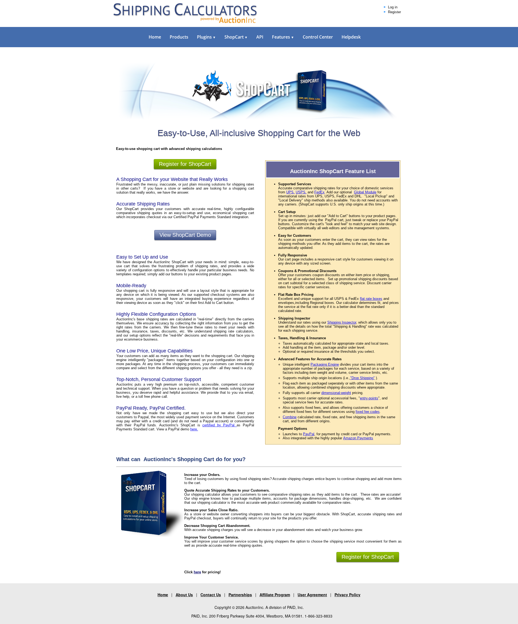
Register (394, 12)
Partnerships (240, 594)
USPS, (301, 192)
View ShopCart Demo (185, 235)
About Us (184, 594)
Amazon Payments (358, 438)
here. (194, 429)
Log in (392, 7)
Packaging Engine (325, 364)
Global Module (365, 192)
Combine (290, 417)
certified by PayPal (219, 425)
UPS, (290, 192)
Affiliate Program (275, 594)
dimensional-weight (336, 393)
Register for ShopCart (185, 164)
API (259, 37)
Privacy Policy (347, 594)
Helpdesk (351, 37)
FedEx (319, 192)
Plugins (206, 37)
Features (283, 37)
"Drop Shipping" (362, 378)
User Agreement (312, 594)
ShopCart (236, 37)
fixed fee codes (368, 412)
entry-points (369, 398)
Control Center (318, 37)
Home (155, 37)
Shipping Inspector (341, 322)
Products (179, 37)
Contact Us (210, 594)
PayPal (308, 434)
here (197, 572)
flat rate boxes (371, 299)
